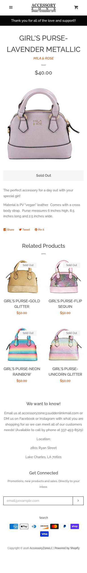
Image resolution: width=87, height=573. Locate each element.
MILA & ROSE (43, 58)
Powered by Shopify (67, 548)
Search (43, 517)
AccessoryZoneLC (41, 548)
